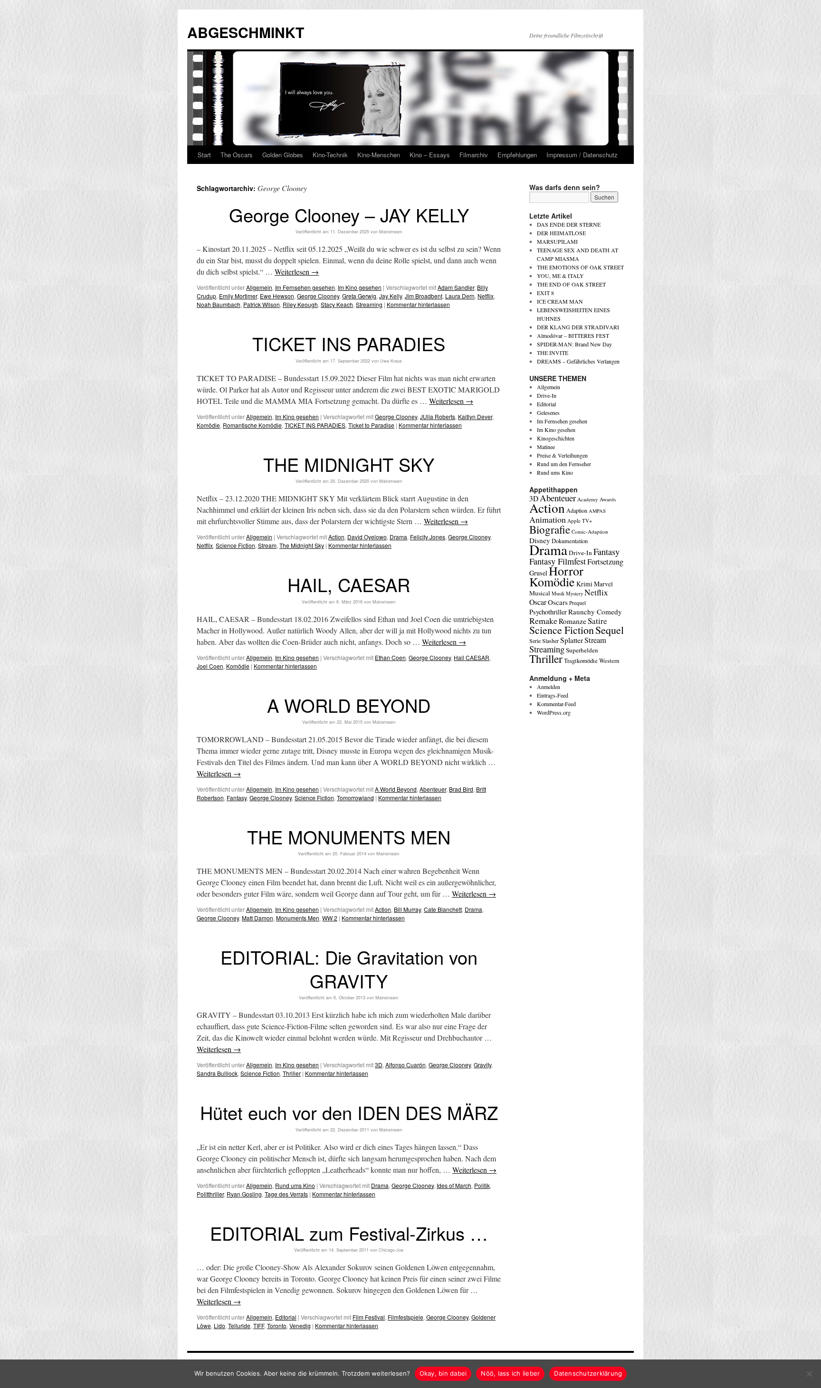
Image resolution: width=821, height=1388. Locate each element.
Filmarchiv (473, 154)
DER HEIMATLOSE (561, 233)
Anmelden (548, 686)
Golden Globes (282, 154)
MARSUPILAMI (557, 241)
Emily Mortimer (238, 296)
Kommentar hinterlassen (418, 304)
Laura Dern (460, 296)
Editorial (285, 1317)
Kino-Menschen (378, 154)
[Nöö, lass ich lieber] (809, 1373)
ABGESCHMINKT (245, 32)
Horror (566, 570)
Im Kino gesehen (360, 287)
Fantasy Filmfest (557, 561)
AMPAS (597, 510)
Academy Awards (596, 499)
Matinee (546, 446)
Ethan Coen (390, 657)
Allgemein (259, 287)
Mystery (574, 593)
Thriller (292, 1073)
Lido (219, 1325)
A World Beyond (396, 789)
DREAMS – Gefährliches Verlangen (578, 361)
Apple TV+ (579, 520)
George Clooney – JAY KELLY (349, 214)
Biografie (549, 529)
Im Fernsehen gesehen (305, 287)
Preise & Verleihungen (562, 455)
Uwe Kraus (391, 361)
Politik (482, 1185)
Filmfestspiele (405, 1317)
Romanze (572, 621)
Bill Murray (407, 909)
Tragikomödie (581, 660)
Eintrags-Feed (552, 695)
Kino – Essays (430, 154)
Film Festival (369, 1317)
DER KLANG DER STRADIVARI (578, 327)
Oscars (558, 602)
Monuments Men (297, 918)
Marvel (603, 583)
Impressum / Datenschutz (582, 154)
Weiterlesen (297, 272)
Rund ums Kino (295, 1185)
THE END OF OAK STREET (571, 284)
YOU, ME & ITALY (560, 275)
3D (378, 1065)
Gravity (482, 1065)
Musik (558, 593)
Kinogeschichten (555, 438)
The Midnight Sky (301, 545)
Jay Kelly (390, 296)
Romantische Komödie (252, 425)
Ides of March (454, 1185)
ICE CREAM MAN (560, 301)
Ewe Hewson (277, 296)
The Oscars (236, 154)
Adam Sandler (456, 287)
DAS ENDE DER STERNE (569, 224)
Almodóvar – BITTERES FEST (573, 335)
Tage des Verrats (286, 1194)
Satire (597, 620)
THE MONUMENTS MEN (348, 836)
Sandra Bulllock (217, 1073)
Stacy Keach (337, 304)
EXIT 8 (545, 293)
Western (609, 661)
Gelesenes (548, 412)
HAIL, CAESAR (348, 584)
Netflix (485, 296)
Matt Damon (257, 918)
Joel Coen (210, 666)
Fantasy (237, 798)
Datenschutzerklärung (588, 1373)
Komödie (208, 425)
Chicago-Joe (391, 1250)
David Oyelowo (367, 537)
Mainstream (390, 232)
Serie (535, 640)
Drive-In (546, 395)
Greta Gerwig (359, 296)
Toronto (276, 1325)
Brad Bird (461, 789)
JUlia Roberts (437, 416)
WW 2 (329, 918)
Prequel (577, 602)
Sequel (609, 630)
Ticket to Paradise (371, 425)
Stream (267, 545)
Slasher (550, 640)
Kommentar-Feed (556, 704)
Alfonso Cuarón (405, 1065)
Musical (539, 593)
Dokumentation (570, 541)
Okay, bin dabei (443, 1373)
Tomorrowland (355, 798)
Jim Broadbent (423, 296)
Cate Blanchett (443, 909)
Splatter (571, 640)
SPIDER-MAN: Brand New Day (574, 344)
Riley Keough (300, 304)
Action (336, 537)
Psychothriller (548, 611)
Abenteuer (433, 789)
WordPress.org (554, 712)
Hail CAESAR (471, 657)
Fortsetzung (605, 561)
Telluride (239, 1325)
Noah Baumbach (218, 304)
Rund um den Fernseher (564, 464)
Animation (547, 519)
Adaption (576, 510)
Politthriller (210, 1194)
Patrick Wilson (261, 304)
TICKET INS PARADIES (348, 343)
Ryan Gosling (244, 1194)
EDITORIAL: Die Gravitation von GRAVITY (348, 968)
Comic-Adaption (590, 531)
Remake (543, 620)
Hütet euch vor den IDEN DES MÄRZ (349, 1112)
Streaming (369, 304)
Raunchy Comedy (595, 611)
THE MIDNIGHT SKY (348, 464)
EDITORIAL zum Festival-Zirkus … (349, 1233)
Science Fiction (235, 545)
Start (204, 154)
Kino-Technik (330, 154)
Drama (398, 537)
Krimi (584, 583)
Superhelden (582, 650)
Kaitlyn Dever (475, 416)
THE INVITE (552, 352)
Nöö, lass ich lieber (510, 1373)
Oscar (537, 602)
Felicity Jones (427, 537)
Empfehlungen (517, 154)
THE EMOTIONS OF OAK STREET (580, 267)
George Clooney (318, 296)
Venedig (300, 1325)
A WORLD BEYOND (348, 705)
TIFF (258, 1325)
